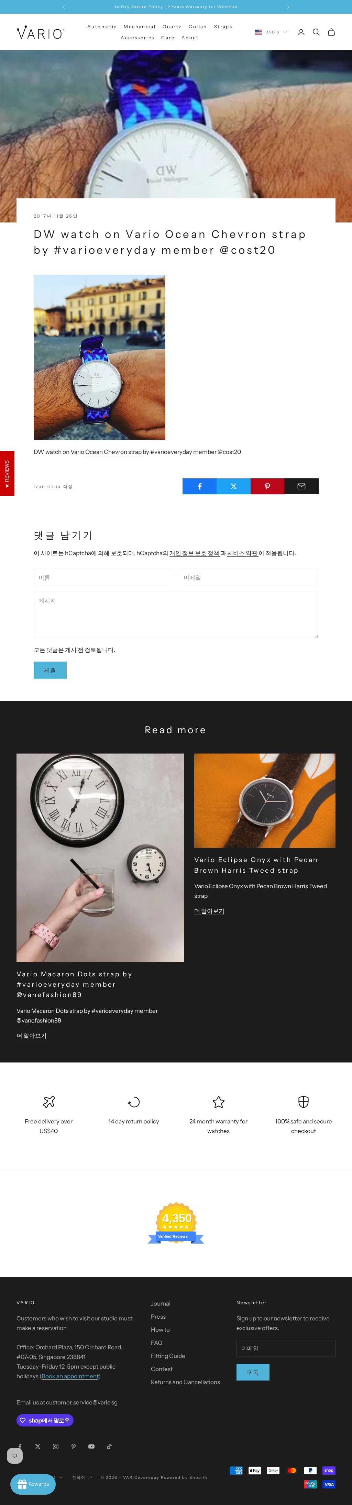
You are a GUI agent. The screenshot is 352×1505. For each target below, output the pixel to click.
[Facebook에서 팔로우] (19, 1446)
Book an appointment (70, 1376)
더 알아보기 (31, 1035)
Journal (160, 1303)
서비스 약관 (242, 553)
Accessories (137, 37)
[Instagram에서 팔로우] (55, 1446)
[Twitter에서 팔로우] (37, 1446)
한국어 (79, 1477)
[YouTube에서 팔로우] (91, 1446)
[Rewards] (33, 1484)
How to (160, 1329)
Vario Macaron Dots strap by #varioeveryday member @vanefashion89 (74, 984)
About (190, 37)
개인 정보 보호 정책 (194, 553)
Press (158, 1316)
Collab (198, 26)
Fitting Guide (168, 1355)
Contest (162, 1369)
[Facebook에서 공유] (200, 486)
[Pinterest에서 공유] (268, 486)
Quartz (172, 26)
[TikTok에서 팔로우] (109, 1446)
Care (168, 37)
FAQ (156, 1342)
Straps (223, 26)
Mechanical (140, 26)
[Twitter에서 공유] (234, 486)
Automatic (102, 26)
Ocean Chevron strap (113, 451)
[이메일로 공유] (301, 486)
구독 (253, 1372)
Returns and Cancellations (185, 1382)
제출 (50, 670)
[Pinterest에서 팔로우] (73, 1446)
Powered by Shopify (184, 1477)
